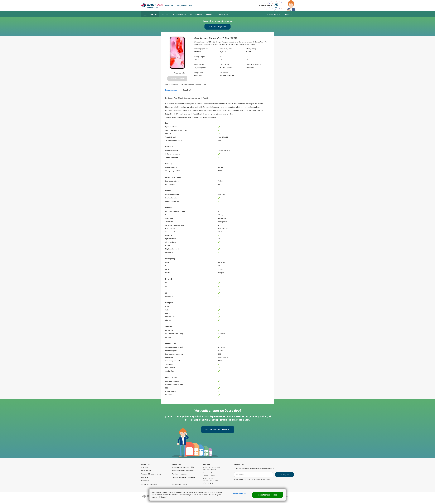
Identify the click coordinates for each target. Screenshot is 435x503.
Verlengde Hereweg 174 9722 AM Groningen (211, 468)
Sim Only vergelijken (217, 26)
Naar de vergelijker (171, 84)
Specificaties (188, 90)
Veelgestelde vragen (179, 484)
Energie (209, 14)
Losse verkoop (171, 90)
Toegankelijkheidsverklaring (151, 474)
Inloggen (287, 14)
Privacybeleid (146, 470)
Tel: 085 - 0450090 (209, 475)
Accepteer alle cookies (267, 494)
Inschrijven (284, 474)
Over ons (144, 467)
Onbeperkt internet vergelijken (183, 470)
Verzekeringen (196, 14)
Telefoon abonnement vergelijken (183, 477)
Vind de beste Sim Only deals (217, 429)
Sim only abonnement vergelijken (183, 467)
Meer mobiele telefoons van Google (194, 84)
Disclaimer (144, 477)
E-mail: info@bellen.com (211, 473)
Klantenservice (273, 14)
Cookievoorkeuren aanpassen (239, 495)
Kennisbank (145, 481)
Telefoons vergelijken (179, 474)
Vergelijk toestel (179, 73)
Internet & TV (222, 14)
